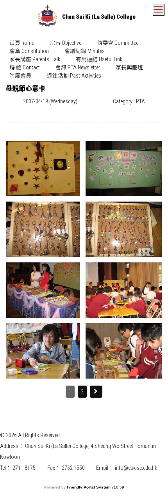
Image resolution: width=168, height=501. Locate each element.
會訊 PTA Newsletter (77, 67)
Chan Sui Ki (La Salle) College (99, 16)
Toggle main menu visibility (158, 9)
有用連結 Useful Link (99, 59)
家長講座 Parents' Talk (34, 59)
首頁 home (21, 43)
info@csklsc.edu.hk (136, 468)
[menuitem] (21, 43)
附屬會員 (20, 76)
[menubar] (84, 59)
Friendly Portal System (89, 487)
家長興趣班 (129, 67)
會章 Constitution (29, 51)
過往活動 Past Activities (74, 76)
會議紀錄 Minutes (84, 51)
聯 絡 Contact (24, 67)
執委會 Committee (117, 43)
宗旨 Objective (65, 43)
